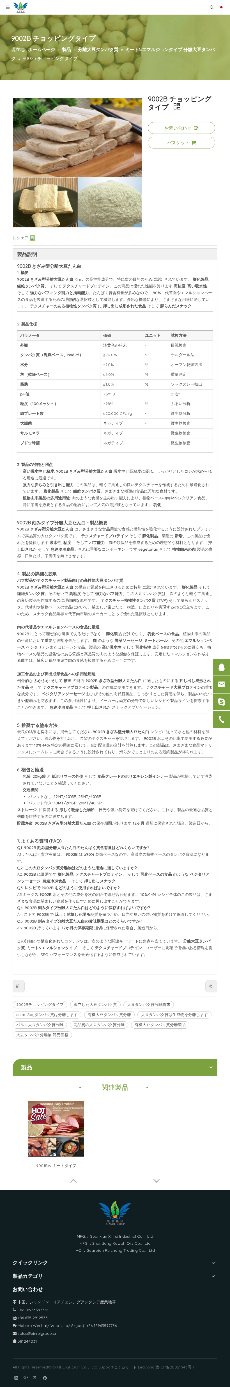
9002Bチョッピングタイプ (40, 1004)
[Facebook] (45, 1377)
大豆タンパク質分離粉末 (148, 1004)
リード (131, 1367)
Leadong (146, 1367)
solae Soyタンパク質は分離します (47, 1014)
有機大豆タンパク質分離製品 (160, 1024)
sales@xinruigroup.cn (35, 1333)
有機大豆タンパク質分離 (109, 1014)
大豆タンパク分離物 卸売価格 (42, 1034)
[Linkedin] (16, 1377)
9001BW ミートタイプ (56, 1165)
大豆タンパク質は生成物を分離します (174, 1014)
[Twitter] (35, 1377)
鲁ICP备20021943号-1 (175, 1367)
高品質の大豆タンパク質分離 (99, 1024)
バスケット (178, 142)
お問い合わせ (177, 128)
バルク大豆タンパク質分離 (39, 1024)
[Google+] (25, 1377)
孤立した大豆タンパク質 (95, 1004)
